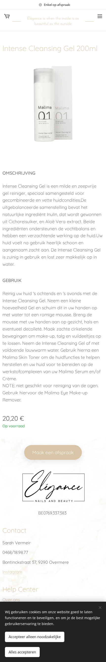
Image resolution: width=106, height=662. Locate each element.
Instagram (12, 571)
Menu (100, 16)
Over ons (11, 599)
